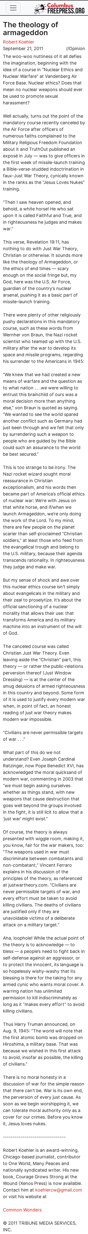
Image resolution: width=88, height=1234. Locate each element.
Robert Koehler (18, 41)
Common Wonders (22, 1209)
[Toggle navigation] (13, 7)
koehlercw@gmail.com (58, 1190)
